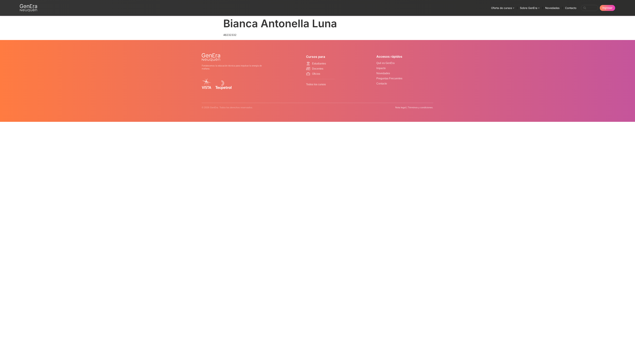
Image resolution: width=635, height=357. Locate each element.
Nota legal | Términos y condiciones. (414, 107)
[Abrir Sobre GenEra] (539, 8)
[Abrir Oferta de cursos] (513, 8)
